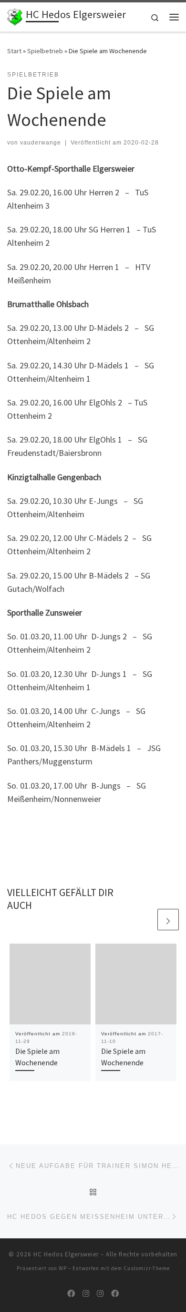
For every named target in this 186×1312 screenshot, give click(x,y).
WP (63, 1268)
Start (14, 51)
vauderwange (40, 142)
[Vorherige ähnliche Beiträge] (145, 919)
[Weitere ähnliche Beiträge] (168, 919)
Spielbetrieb (45, 51)
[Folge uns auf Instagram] (86, 1294)
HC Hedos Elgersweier (66, 1254)
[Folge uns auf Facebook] (71, 1294)
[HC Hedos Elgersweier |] (14, 15)
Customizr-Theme (147, 1268)
